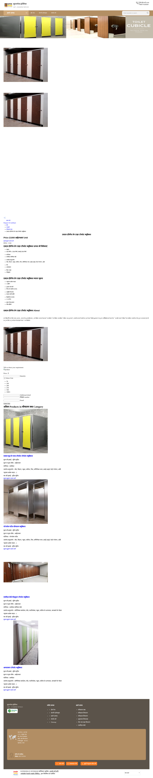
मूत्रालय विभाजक (83, 719)
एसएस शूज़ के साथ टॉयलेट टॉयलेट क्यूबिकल (18, 456)
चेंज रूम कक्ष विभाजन (84, 722)
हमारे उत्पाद (11, 13)
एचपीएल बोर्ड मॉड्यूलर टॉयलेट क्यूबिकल (17, 597)
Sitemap (53, 722)
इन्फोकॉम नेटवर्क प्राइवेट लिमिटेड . (30, 774)
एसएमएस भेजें (73, 763)
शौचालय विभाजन (83, 713)
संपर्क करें (53, 13)
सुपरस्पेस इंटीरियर (21, 5)
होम (7, 225)
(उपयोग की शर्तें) (54, 771)
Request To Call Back (10, 223)
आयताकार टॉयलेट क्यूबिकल (13, 668)
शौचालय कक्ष (9, 229)
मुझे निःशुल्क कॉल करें (90, 763)
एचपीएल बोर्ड (81, 725)
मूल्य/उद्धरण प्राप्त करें (9, 241)
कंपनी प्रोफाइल (43, 13)
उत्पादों (7, 227)
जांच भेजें (8, 220)
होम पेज (33, 13)
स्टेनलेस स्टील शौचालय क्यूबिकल (15, 526)
